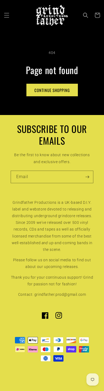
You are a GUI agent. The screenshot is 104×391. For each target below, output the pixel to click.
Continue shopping (52, 90)
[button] (7, 15)
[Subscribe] (87, 177)
